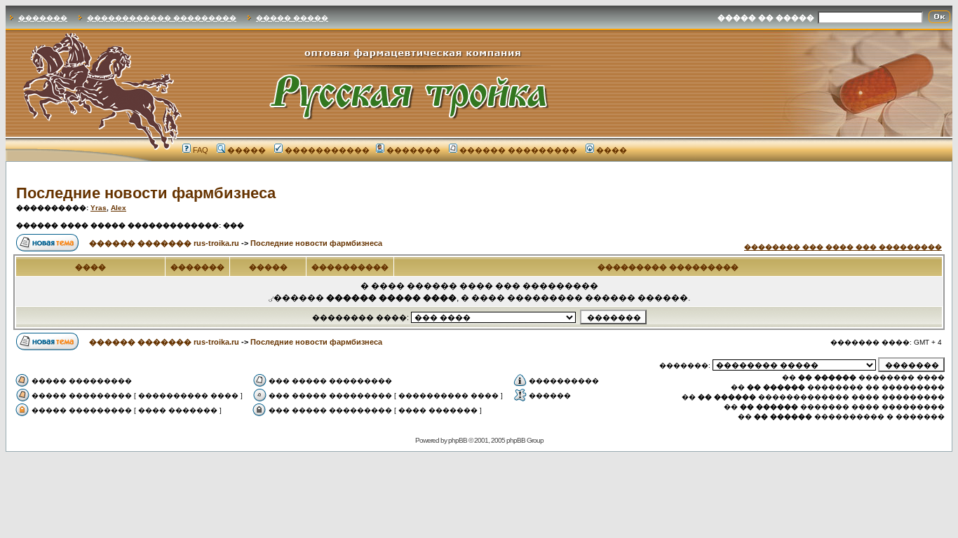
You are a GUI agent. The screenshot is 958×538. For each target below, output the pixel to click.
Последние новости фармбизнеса (146, 193)
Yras (98, 208)
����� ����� (292, 18)
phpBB (457, 440)
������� (42, 18)
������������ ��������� (161, 18)
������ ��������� (518, 150)
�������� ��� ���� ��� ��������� (843, 247)
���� (611, 150)
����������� (327, 150)
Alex (118, 208)
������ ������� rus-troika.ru (164, 243)
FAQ (200, 150)
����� (246, 150)
